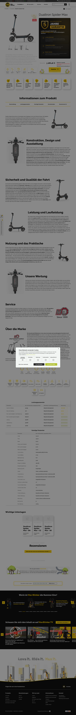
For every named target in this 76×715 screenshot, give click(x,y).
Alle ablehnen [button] (39, 364)
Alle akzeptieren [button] (51, 364)
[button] (23, 364)
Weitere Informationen (31, 354)
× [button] (58, 348)
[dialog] (38, 357)
